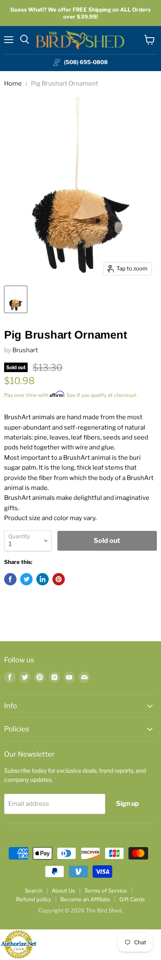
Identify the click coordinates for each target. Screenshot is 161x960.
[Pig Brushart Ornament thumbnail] (16, 299)
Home (13, 83)
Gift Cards (132, 899)
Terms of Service (105, 890)
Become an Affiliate (85, 899)
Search (34, 890)
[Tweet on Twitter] (26, 579)
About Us (63, 890)
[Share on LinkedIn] (42, 579)
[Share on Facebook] (10, 579)
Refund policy (33, 899)
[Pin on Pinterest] (58, 579)
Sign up (127, 803)
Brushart (25, 350)
